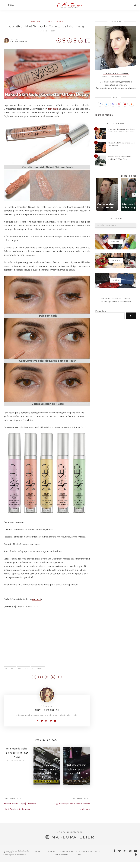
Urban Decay (37, 668)
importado (36, 22)
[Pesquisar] (131, 315)
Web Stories (62, 854)
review (59, 22)
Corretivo (9, 668)
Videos (51, 852)
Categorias (67, 852)
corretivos (23, 668)
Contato (79, 854)
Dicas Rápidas (128, 176)
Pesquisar (100, 311)
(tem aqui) (52, 108)
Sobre (38, 852)
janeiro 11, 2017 (47, 31)
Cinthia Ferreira (19, 41)
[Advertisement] (47, 639)
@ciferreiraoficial (104, 115)
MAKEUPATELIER (72, 837)
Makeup (49, 22)
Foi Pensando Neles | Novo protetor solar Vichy (17, 752)
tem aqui (36, 599)
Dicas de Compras (89, 852)
